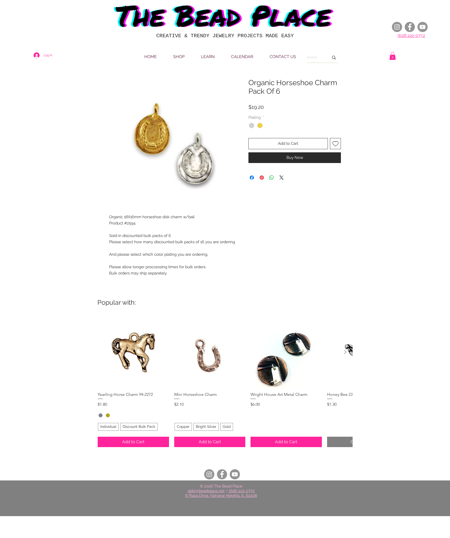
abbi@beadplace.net (206, 491)
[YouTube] (422, 27)
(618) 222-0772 (411, 35)
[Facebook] (410, 27)
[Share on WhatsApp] (271, 177)
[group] (225, 381)
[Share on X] (281, 177)
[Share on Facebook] (252, 177)
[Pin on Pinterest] (262, 177)
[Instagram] (397, 27)
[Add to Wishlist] (335, 143)
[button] (392, 56)
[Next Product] (345, 352)
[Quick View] (133, 352)
